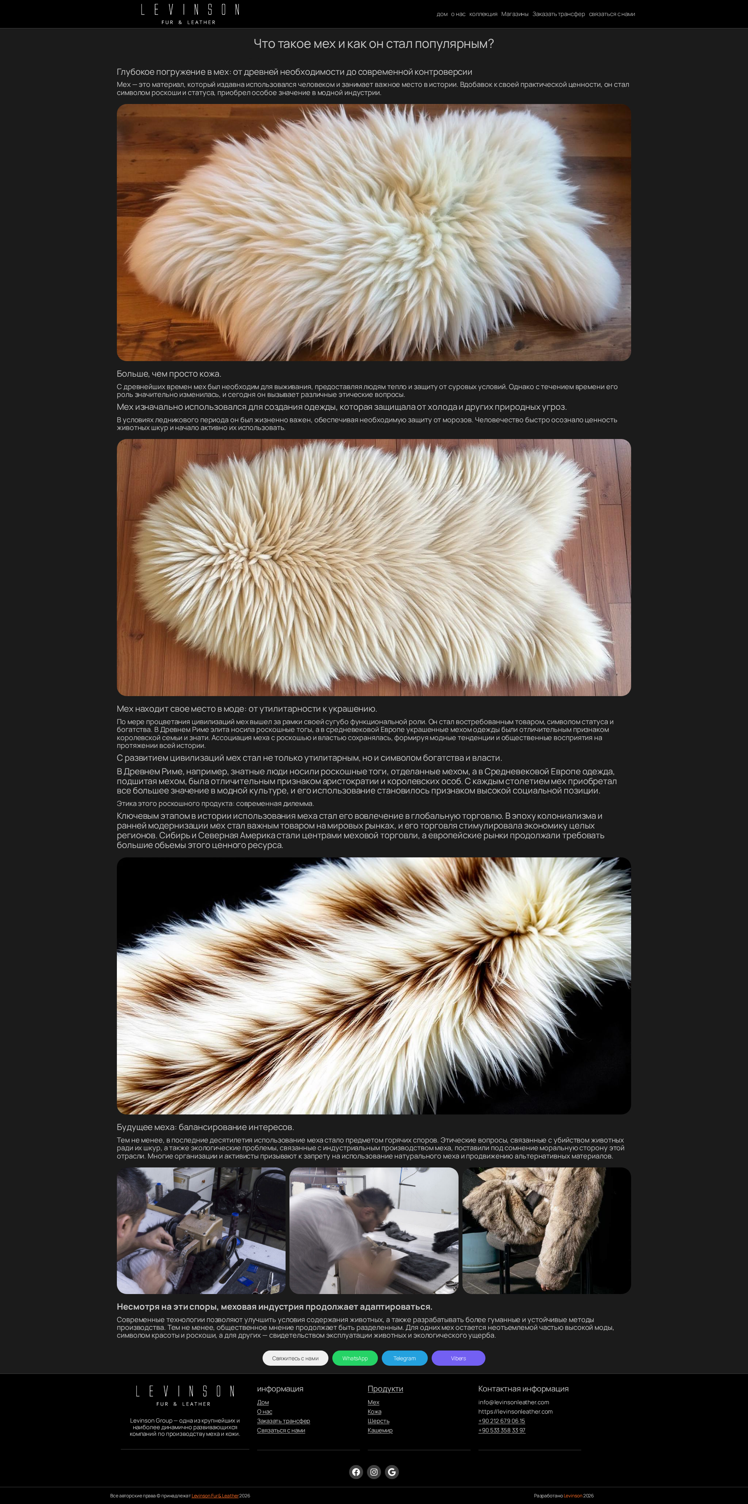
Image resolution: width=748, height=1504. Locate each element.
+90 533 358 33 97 (502, 1430)
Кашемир (380, 1430)
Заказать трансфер (283, 1421)
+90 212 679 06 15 (501, 1421)
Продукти (385, 1388)
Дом (263, 1402)
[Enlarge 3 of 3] (621, 1177)
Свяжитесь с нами (295, 1358)
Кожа (374, 1411)
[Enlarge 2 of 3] (448, 1177)
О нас (264, 1411)
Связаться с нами (281, 1430)
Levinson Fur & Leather (215, 1495)
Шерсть (378, 1421)
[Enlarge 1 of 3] (275, 1177)
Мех (373, 1402)
